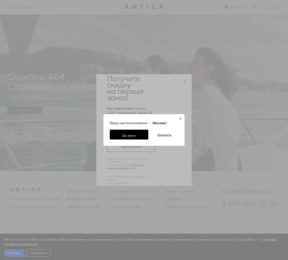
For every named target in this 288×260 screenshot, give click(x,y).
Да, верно (129, 135)
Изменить (164, 135)
